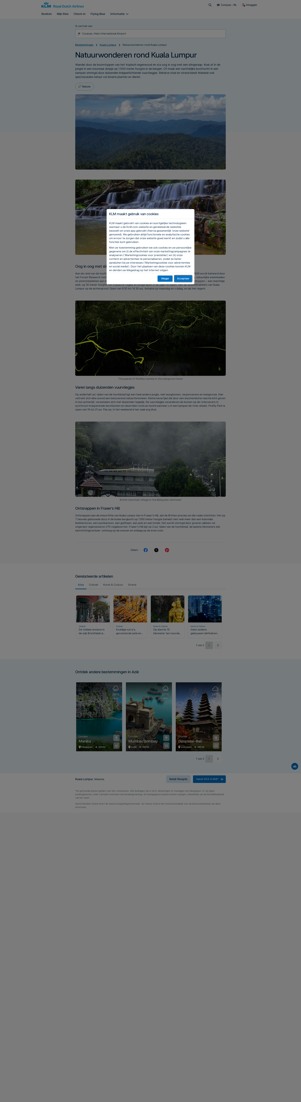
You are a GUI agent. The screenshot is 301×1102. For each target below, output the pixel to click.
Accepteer (183, 278)
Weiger (165, 278)
